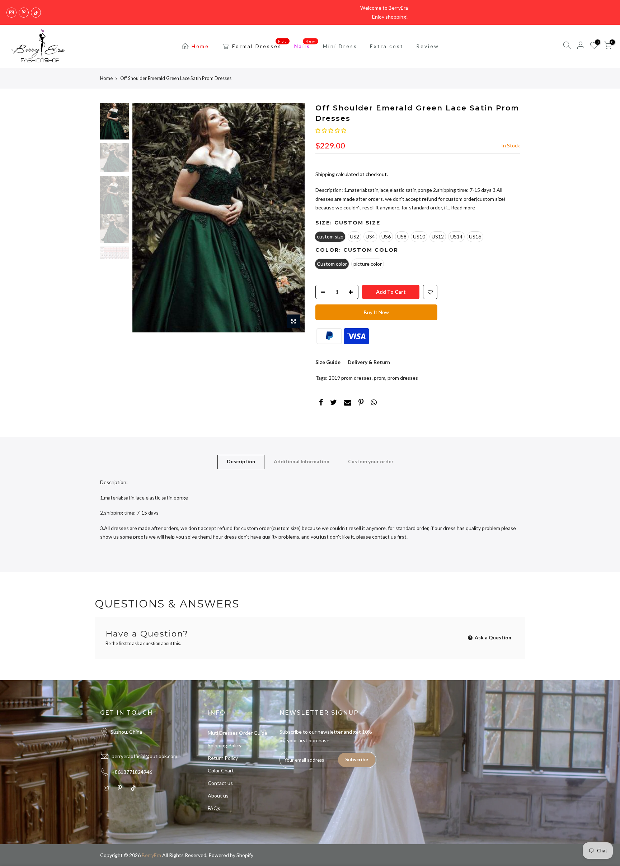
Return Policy (223, 758)
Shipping (325, 174)
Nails (305, 44)
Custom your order (371, 461)
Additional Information (301, 461)
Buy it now (376, 312)
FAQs (214, 808)
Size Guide (327, 362)
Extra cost (387, 46)
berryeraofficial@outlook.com (144, 756)
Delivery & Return (369, 362)
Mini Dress (340, 46)
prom (379, 378)
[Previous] (145, 218)
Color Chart (221, 770)
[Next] (292, 218)
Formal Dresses (259, 44)
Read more (462, 207)
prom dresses (403, 378)
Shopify (244, 855)
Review (427, 46)
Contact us (220, 783)
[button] (330, 130)
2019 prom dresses (350, 378)
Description (241, 461)
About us (218, 795)
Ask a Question (492, 637)
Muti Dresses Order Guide (237, 733)
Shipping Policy (224, 745)
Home (200, 46)
